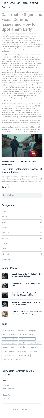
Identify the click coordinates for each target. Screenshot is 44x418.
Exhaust (22, 217)
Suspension (22, 233)
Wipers (22, 249)
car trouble (15, 161)
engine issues (25, 161)
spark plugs (32, 331)
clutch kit (22, 343)
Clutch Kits (22, 227)
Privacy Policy (7, 392)
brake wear (33, 351)
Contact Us (6, 395)
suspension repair (8, 347)
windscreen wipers (9, 343)
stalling (34, 161)
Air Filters (22, 243)
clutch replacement (9, 355)
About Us (6, 385)
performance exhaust (10, 339)
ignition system (24, 355)
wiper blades (22, 351)
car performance (8, 351)
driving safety (7, 359)
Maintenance (22, 259)
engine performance (9, 335)
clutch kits (21, 347)
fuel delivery (7, 165)
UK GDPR (6, 398)
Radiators (22, 211)
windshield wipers (34, 343)
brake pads (21, 331)
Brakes (22, 222)
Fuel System (22, 238)
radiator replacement (26, 335)
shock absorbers (34, 347)
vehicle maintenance (27, 339)
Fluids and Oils (22, 254)
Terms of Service (8, 389)
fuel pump (6, 161)
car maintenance (8, 331)
